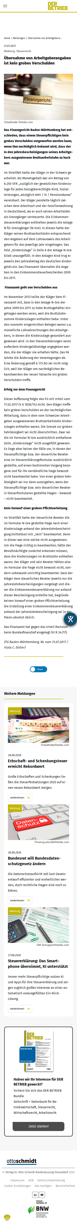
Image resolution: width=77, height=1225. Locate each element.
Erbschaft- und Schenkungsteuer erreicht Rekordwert (38, 754)
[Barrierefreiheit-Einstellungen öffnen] (70, 619)
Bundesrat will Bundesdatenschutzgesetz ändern (38, 854)
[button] (7, 1218)
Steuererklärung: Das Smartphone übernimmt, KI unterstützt (38, 960)
